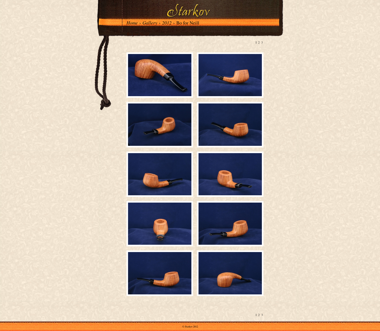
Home (132, 22)
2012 (167, 22)
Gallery (149, 22)
